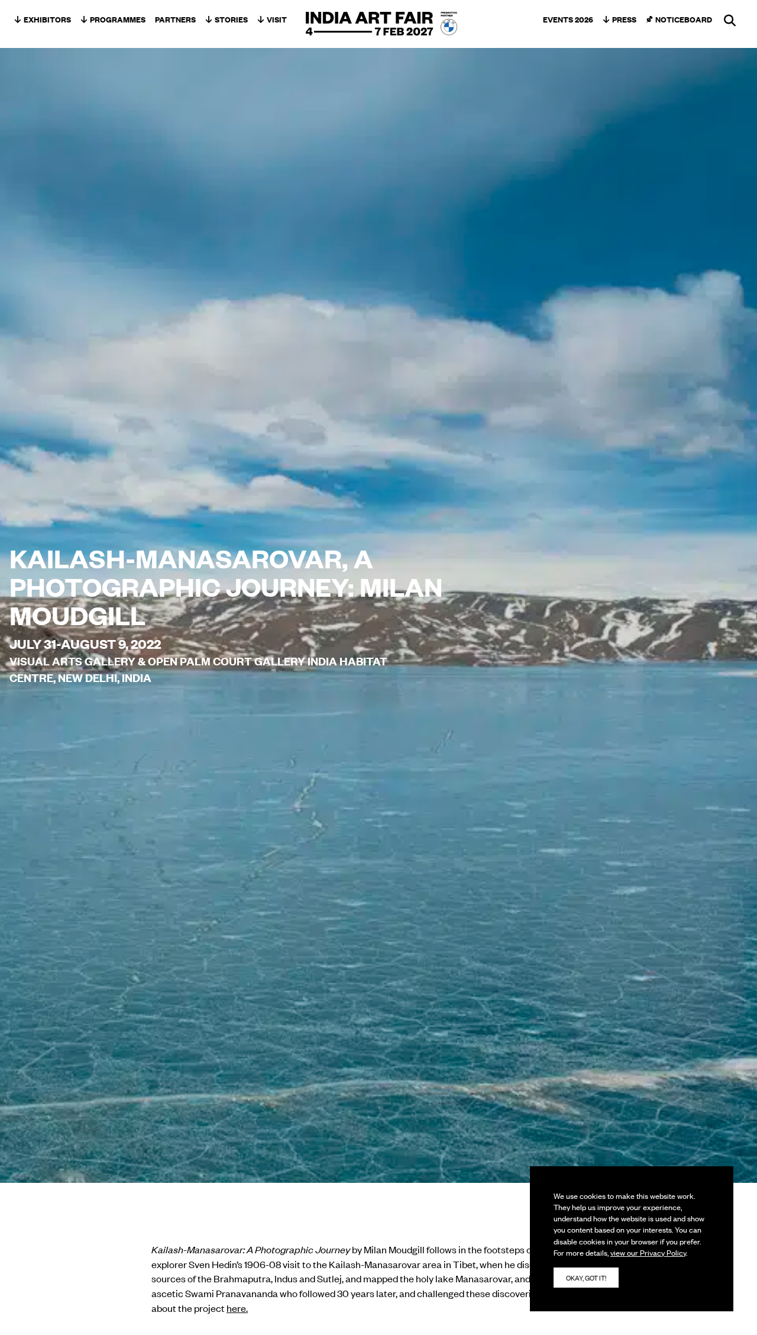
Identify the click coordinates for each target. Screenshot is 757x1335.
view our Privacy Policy (648, 1252)
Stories (231, 19)
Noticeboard (683, 19)
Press (624, 19)
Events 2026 (568, 19)
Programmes (117, 19)
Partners (175, 19)
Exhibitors (47, 19)
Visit (277, 19)
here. (237, 1307)
